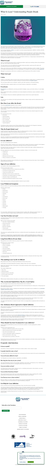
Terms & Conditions (22, 416)
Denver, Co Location (23, 423)
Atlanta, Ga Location (23, 425)
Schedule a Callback (11, 6)
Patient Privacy (22, 418)
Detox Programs (22, 414)
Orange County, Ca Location (23, 429)
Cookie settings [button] (23, 461)
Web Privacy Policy (22, 420)
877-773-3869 (35, 6)
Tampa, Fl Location (23, 427)
